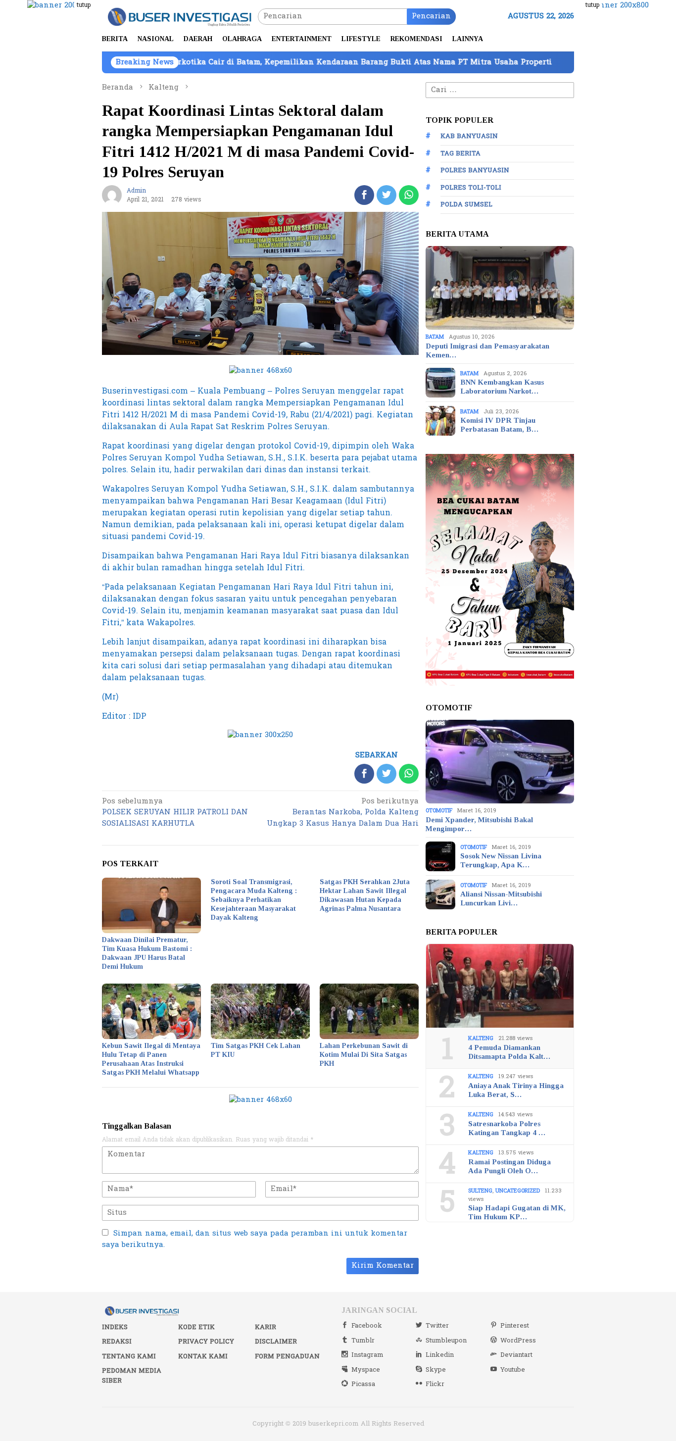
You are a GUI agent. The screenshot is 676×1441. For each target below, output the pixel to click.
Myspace (365, 1370)
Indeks (115, 1327)
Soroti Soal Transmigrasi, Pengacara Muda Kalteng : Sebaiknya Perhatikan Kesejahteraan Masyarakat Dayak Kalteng (254, 899)
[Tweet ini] (386, 195)
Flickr (435, 1384)
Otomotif (439, 810)
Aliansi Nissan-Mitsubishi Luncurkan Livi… (501, 898)
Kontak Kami (203, 1356)
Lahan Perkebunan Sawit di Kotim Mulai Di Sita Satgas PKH (364, 1054)
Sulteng (480, 1190)
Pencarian (431, 16)
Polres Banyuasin (474, 170)
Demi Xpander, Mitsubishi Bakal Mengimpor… (479, 824)
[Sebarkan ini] (364, 195)
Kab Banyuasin (469, 136)
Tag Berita (460, 153)
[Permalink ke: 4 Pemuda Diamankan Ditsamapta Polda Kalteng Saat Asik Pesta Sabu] (500, 986)
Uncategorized (517, 1190)
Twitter (437, 1326)
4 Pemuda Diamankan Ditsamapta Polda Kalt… (509, 1051)
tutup (84, 5)
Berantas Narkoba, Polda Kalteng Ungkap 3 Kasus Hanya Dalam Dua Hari (343, 813)
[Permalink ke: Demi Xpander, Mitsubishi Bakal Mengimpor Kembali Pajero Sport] (500, 762)
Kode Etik (196, 1327)
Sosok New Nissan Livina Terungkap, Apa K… (500, 860)
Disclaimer (276, 1341)
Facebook (366, 1326)
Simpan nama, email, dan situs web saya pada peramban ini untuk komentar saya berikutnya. (254, 1239)
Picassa (363, 1384)
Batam (435, 337)
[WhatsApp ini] (409, 195)
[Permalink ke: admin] (112, 194)
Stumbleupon (446, 1340)
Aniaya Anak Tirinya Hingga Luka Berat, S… (516, 1090)
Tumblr (363, 1340)
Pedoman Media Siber (131, 1376)
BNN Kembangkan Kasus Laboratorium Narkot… (502, 386)
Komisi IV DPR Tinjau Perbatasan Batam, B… (499, 424)
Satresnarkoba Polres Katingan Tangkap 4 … (506, 1128)
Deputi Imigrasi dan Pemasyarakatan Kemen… (487, 350)
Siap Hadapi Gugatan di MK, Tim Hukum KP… (517, 1212)
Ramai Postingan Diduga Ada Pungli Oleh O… (509, 1166)
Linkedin (440, 1355)
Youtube (512, 1370)
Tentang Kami (129, 1356)
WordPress (518, 1340)
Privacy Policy (206, 1341)
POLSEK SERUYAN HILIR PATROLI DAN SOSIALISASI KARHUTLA (175, 813)
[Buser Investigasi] (180, 16)
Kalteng (480, 1038)
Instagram (367, 1355)
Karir (265, 1327)
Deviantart (516, 1355)
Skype (436, 1370)
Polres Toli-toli (470, 188)
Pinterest (514, 1326)
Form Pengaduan (287, 1356)
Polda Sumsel (466, 204)
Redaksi (117, 1341)
